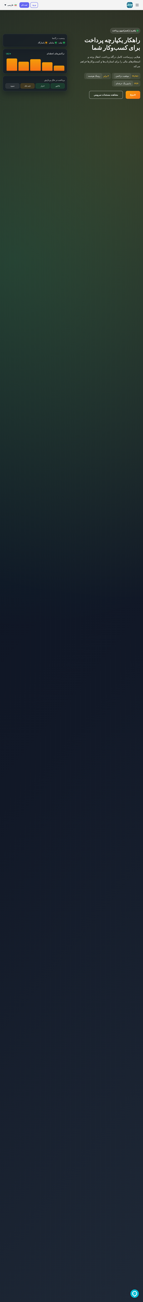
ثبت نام (24, 5)
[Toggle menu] (137, 5)
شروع (133, 94)
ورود (34, 5)
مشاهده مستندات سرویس (106, 94)
